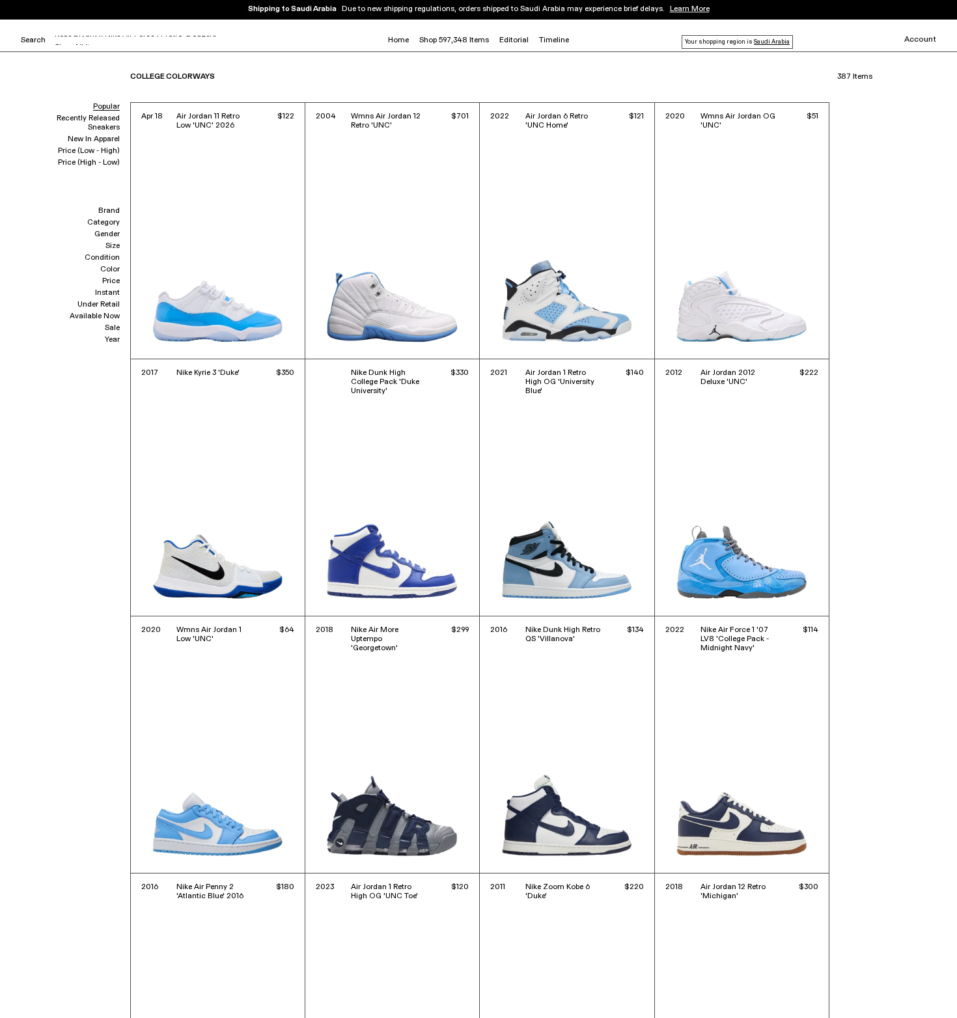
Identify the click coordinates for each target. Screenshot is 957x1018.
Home (398, 40)
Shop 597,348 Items (454, 40)
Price (111, 281)
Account (920, 40)
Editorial (514, 40)
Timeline (554, 40)
